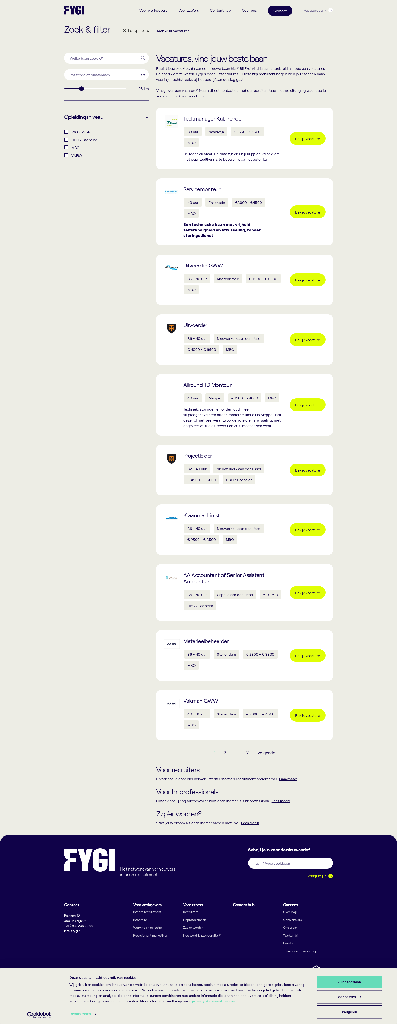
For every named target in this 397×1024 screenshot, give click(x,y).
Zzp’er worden (193, 927)
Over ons (249, 10)
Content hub (220, 10)
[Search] (143, 58)
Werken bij (290, 935)
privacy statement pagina (213, 1001)
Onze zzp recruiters (258, 73)
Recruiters (190, 912)
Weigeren (349, 1012)
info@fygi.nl (72, 930)
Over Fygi (290, 912)
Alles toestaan (349, 982)
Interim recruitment (147, 912)
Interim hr (140, 919)
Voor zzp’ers (189, 10)
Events (288, 943)
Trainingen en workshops (301, 951)
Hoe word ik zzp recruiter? (202, 935)
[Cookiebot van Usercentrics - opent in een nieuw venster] (39, 1015)
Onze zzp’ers (292, 919)
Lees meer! (288, 778)
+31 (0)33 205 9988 (78, 925)
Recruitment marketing (150, 935)
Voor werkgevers (153, 10)
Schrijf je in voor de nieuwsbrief (279, 849)
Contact (280, 10)
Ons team (290, 927)
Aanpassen (347, 997)
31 (247, 752)
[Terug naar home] (74, 10)
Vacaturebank (315, 10)
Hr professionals (195, 919)
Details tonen (80, 1014)
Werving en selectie (147, 927)
